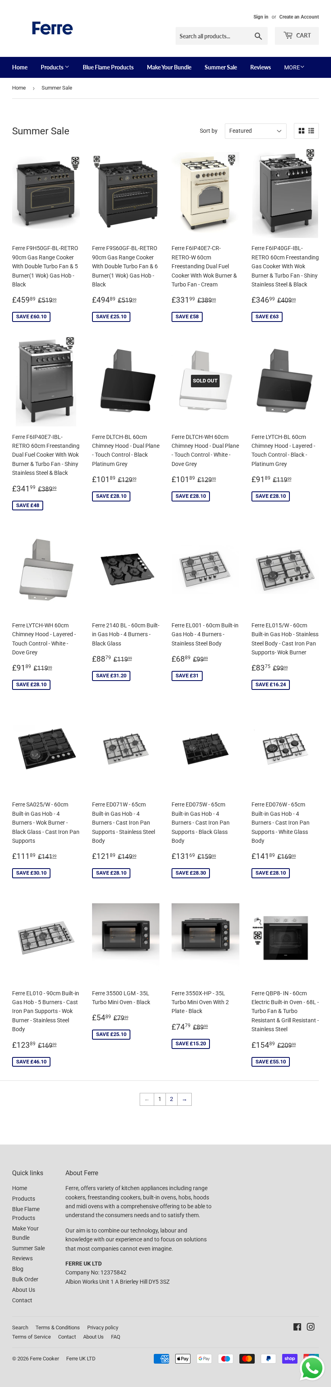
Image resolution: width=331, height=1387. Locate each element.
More (292, 67)
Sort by (209, 130)
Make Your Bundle (169, 67)
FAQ (115, 1337)
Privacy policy (102, 1327)
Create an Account (299, 17)
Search (20, 1327)
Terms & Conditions (58, 1327)
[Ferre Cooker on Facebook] (297, 1328)
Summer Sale (221, 67)
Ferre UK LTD (81, 1359)
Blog (17, 1269)
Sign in (260, 17)
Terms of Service (31, 1337)
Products (53, 67)
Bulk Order (25, 1279)
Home (19, 67)
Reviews (260, 67)
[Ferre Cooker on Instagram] (311, 1328)
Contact (22, 1300)
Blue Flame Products (108, 67)
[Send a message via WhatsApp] (312, 1368)
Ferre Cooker (44, 1359)
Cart (303, 35)
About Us (23, 1290)
